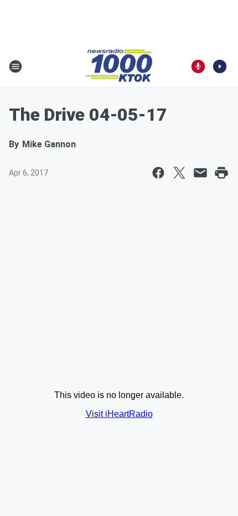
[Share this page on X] (179, 172)
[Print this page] (221, 172)
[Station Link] (119, 66)
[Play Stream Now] (219, 66)
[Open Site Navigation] (15, 66)
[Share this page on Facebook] (158, 172)
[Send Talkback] (198, 66)
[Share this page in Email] (200, 172)
